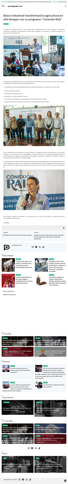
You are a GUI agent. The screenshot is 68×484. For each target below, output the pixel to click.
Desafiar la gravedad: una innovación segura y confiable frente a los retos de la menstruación (17, 353)
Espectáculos (39, 402)
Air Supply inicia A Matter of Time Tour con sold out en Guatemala (17, 409)
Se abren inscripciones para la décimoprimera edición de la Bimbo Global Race (20, 370)
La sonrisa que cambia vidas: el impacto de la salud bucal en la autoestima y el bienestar (17, 466)
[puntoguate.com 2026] (10, 479)
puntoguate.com (17, 245)
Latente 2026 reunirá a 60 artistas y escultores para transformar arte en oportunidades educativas (17, 342)
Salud (38, 458)
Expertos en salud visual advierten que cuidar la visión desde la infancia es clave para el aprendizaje (49, 466)
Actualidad (6, 24)
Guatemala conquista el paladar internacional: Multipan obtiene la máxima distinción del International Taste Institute (57, 281)
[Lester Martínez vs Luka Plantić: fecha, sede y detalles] (38, 385)
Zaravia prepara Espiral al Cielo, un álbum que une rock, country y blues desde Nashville (49, 410)
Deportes (39, 1)
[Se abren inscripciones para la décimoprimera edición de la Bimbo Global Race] (6, 368)
